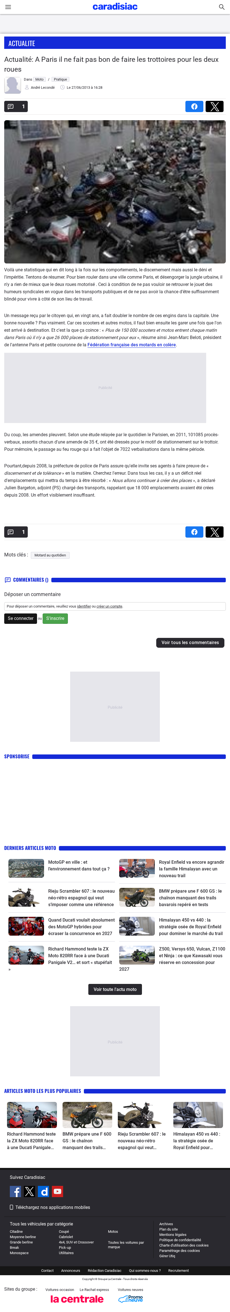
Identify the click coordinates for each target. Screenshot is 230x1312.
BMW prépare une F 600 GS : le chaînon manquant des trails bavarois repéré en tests (190, 897)
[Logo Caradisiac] (115, 11)
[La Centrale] (77, 1304)
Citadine (16, 1231)
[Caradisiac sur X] (30, 1192)
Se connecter (20, 618)
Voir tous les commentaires (190, 642)
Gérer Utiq (167, 1256)
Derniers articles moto (30, 847)
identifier (84, 606)
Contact (47, 1270)
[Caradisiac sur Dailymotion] (44, 1192)
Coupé (64, 1231)
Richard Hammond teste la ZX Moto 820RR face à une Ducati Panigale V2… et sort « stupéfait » (31, 1141)
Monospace (19, 1253)
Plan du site (168, 1229)
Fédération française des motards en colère (132, 344)
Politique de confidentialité (180, 1240)
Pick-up (65, 1247)
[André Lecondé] (12, 92)
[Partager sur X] (216, 105)
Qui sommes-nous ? (145, 1270)
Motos (113, 1231)
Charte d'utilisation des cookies (184, 1245)
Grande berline (21, 1242)
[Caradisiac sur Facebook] (16, 1192)
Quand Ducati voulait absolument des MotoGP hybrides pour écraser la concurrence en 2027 (81, 926)
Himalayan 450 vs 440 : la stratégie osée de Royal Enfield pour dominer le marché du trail (191, 926)
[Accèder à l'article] (26, 868)
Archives (166, 1224)
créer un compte (109, 606)
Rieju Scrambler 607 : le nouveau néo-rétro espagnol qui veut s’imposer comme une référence (81, 897)
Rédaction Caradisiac (104, 1270)
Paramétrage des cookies (179, 1251)
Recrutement (178, 1270)
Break (14, 1247)
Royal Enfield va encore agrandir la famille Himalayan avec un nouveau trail (191, 868)
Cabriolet (66, 1237)
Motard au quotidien (50, 555)
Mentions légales (173, 1235)
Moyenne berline (23, 1237)
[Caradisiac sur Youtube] (57, 1192)
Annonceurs (70, 1270)
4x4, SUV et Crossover (76, 1242)
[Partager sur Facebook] (195, 105)
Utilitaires (66, 1253)
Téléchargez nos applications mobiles (52, 1207)
